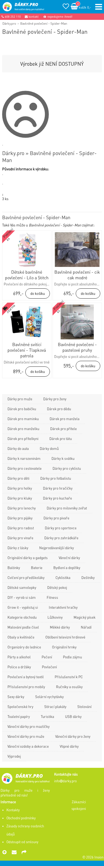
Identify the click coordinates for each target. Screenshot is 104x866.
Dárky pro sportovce (61, 528)
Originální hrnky (64, 647)
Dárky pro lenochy (21, 508)
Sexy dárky (15, 696)
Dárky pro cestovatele (24, 468)
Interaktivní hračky (63, 607)
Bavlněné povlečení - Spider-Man (43, 23)
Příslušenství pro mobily (26, 686)
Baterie (36, 567)
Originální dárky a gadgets (27, 557)
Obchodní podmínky (21, 818)
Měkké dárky (60, 627)
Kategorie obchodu (22, 617)
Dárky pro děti (18, 478)
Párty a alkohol (19, 657)
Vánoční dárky (69, 557)
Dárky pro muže (19, 399)
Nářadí (86, 627)
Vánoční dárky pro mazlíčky (28, 726)
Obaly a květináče (20, 637)
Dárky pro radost (20, 528)
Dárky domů (49, 448)
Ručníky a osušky (69, 686)
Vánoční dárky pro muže (25, 736)
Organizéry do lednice (24, 647)
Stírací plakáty (55, 706)
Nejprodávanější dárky (56, 547)
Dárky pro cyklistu (67, 468)
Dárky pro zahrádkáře (61, 537)
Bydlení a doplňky (66, 567)
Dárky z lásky (17, 547)
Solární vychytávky (49, 696)
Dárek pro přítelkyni (22, 438)
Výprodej (14, 756)
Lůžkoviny (55, 617)
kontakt (33, 17)
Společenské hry (20, 706)
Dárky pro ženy (54, 399)
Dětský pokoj (57, 587)
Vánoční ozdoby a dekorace (28, 746)
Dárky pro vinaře (20, 537)
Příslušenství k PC (69, 676)
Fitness (52, 597)
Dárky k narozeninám (24, 458)
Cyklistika (62, 577)
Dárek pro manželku (23, 428)
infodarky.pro (65, 781)
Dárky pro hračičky (58, 488)
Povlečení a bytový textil (25, 676)
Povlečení (49, 667)
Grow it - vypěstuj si (22, 607)
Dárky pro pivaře (56, 518)
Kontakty (13, 810)
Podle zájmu (72, 657)
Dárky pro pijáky (20, 518)
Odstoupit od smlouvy (22, 842)
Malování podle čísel (23, 627)
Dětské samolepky (21, 587)
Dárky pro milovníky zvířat (67, 508)
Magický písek (84, 617)
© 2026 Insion (92, 857)
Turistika (47, 716)
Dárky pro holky (19, 488)
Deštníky (88, 577)
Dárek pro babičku (21, 408)
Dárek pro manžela (64, 418)
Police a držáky (19, 667)
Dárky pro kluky (19, 498)
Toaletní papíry (18, 716)
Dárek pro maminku (23, 418)
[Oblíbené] (66, 7)
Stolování (84, 706)
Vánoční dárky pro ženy (72, 736)
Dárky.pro (9, 23)
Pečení (47, 657)
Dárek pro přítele (63, 428)
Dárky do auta (18, 448)
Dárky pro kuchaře (57, 498)
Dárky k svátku (62, 458)
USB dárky (73, 716)
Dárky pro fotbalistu (55, 478)
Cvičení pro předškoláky (26, 577)
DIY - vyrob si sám (21, 597)
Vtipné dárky (69, 746)
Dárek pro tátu (60, 438)
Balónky (13, 567)
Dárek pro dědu (59, 408)
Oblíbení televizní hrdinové (65, 637)
